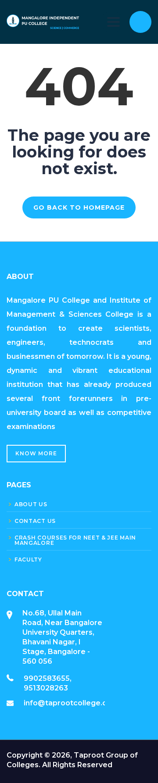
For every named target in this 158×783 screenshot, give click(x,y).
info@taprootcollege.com (71, 703)
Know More (36, 453)
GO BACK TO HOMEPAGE (79, 207)
